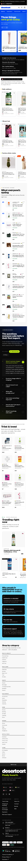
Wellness (3, 11)
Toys (3, 675)
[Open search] (19, 7)
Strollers (4, 676)
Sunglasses (4, 730)
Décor (3, 717)
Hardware (4, 736)
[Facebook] (9, 794)
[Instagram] (3, 794)
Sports (3, 754)
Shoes (3, 723)
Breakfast (4, 688)
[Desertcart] (5, 7)
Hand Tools (4, 742)
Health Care (4, 657)
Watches (4, 728)
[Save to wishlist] (14, 93)
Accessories (5, 696)
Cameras (4, 703)
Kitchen (4, 709)
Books (3, 755)
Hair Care (4, 663)
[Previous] (2, 27)
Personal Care (5, 656)
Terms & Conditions (8, 854)
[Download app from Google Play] (6, 851)
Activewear (4, 725)
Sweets (4, 690)
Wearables (4, 700)
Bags (3, 727)
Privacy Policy (6, 857)
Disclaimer (5, 859)
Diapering (4, 669)
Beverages (4, 684)
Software (4, 757)
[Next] (7, 27)
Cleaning (4, 715)
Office (3, 752)
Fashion (24, 11)
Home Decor (9, 11)
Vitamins (4, 659)
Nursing (3, 671)
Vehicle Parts (5, 738)
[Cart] (24, 7)
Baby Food (4, 673)
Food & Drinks (17, 11)
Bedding (4, 711)
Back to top (13, 764)
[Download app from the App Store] (16, 851)
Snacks (3, 683)
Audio (3, 698)
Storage (4, 713)
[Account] (21, 7)
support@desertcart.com (11, 830)
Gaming (4, 702)
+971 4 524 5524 (9, 836)
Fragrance (4, 661)
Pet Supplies (5, 750)
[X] (6, 794)
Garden (4, 744)
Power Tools (5, 740)
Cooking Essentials (6, 686)
